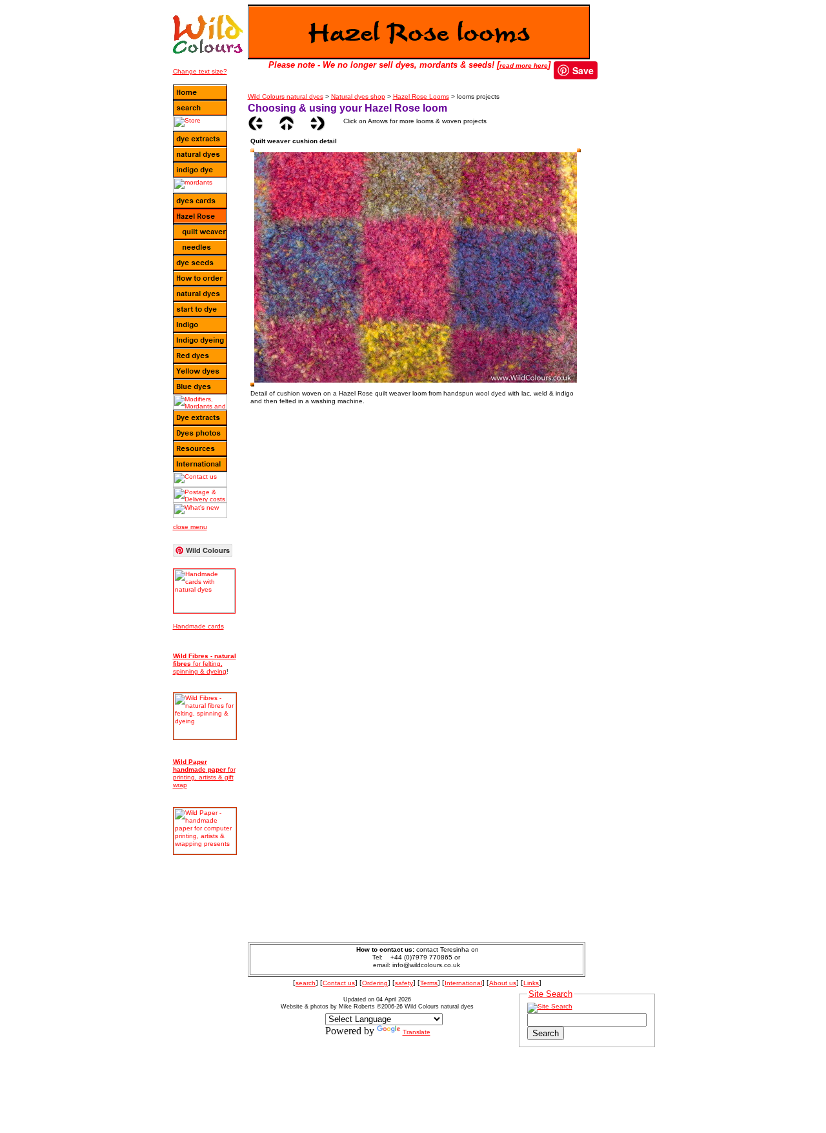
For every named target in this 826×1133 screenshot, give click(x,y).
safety (404, 983)
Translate (416, 1032)
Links (531, 983)
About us (502, 983)
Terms (429, 983)
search (306, 983)
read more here (523, 65)
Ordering (375, 983)
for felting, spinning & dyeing (204, 663)
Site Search (550, 994)
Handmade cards (198, 626)
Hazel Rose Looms (421, 96)
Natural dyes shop (358, 96)
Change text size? (200, 71)
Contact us (339, 983)
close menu (190, 526)
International (463, 983)
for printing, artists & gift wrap (204, 773)
